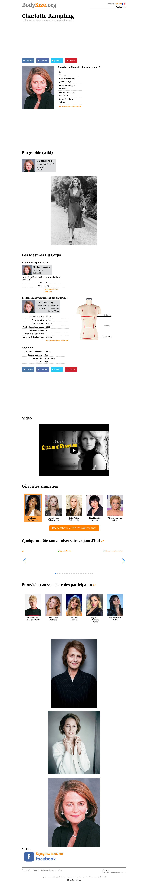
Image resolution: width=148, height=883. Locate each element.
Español (57, 877)
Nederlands (97, 877)
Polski (104, 877)
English (44, 877)
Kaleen (53, 619)
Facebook (105, 872)
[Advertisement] (74, 38)
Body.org (39, 5)
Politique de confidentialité (51, 870)
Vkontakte (113, 872)
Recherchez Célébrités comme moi (74, 528)
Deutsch (69, 877)
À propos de (26, 870)
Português (77, 877)
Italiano (63, 877)
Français (84, 877)
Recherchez (121, 7)
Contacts (36, 870)
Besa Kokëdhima (94, 619)
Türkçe (90, 877)
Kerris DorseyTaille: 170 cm (53, 519)
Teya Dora (115, 619)
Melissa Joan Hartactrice (115, 519)
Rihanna (32, 519)
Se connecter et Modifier (70, 107)
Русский (50, 877)
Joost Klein (33, 619)
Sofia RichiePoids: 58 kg (74, 519)
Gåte (74, 619)
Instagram (122, 872)
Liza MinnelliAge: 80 (94, 519)
